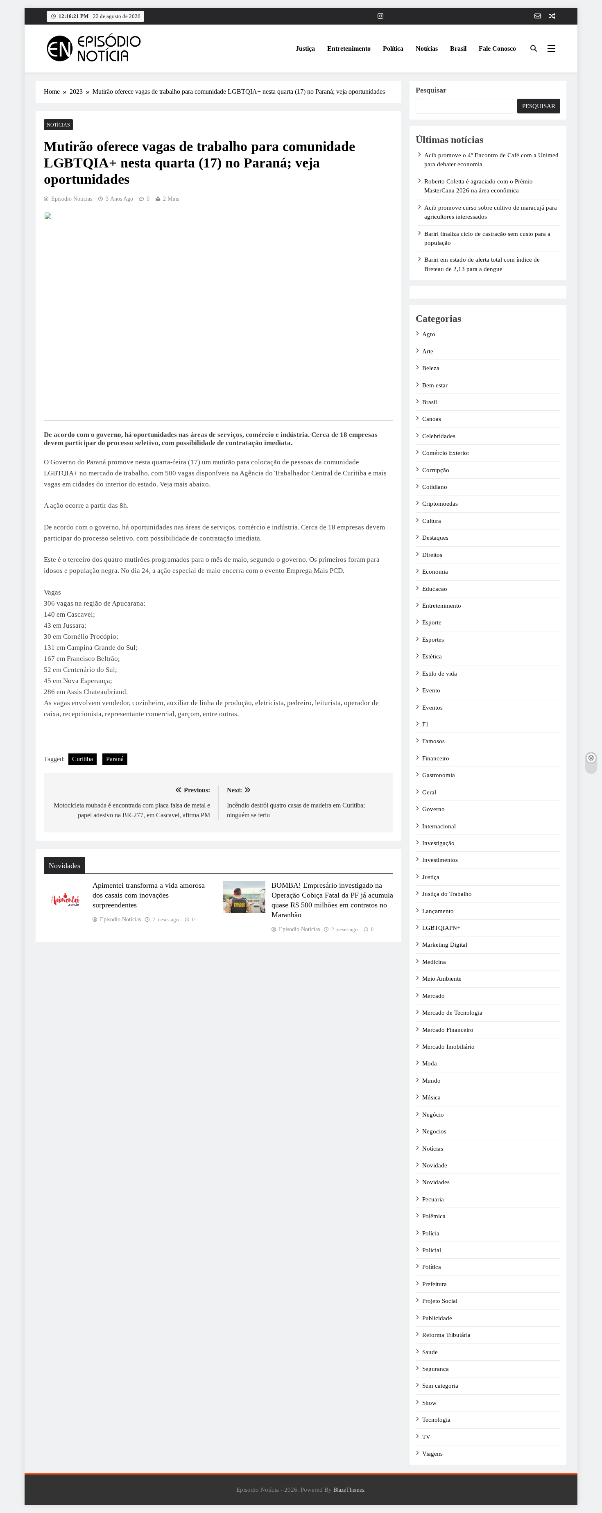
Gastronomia (438, 775)
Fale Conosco (497, 48)
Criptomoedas (440, 503)
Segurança (435, 1369)
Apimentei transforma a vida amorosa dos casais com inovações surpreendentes (149, 895)
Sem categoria (440, 1385)
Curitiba (82, 758)
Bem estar (435, 385)
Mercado (433, 996)
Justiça (305, 48)
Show (429, 1403)
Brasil (458, 48)
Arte (427, 351)
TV (426, 1437)
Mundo (431, 1080)
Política (393, 48)
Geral (429, 792)
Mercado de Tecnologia (452, 1012)
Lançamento (438, 911)
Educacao (434, 589)
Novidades (436, 1182)
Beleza (430, 368)
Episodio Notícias (71, 199)
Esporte (431, 622)
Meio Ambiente (442, 978)
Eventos (432, 707)
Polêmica (434, 1216)
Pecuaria (433, 1199)
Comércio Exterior (445, 453)
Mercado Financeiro (447, 1030)
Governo (433, 809)
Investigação (438, 843)
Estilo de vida (439, 673)
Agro (428, 334)
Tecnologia (436, 1419)
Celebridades (438, 436)
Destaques (435, 537)
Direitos (432, 555)
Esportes (433, 639)
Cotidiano (434, 487)
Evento (431, 690)
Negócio (433, 1114)
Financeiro (435, 758)
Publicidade (437, 1318)
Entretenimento (349, 48)
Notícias (427, 48)
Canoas (431, 419)
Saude (430, 1352)
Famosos (433, 741)
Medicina (434, 962)
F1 (425, 724)
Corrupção (435, 470)
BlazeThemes (348, 1489)
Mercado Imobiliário (448, 1046)
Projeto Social (439, 1301)
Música (431, 1097)
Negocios (434, 1131)
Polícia (430, 1233)
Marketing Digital (444, 944)
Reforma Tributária (446, 1335)
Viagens (432, 1453)
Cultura (431, 521)
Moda (429, 1063)
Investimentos (440, 860)
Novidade (434, 1165)
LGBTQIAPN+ (441, 928)
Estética (432, 656)
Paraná (115, 758)
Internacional (439, 826)
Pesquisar (431, 90)
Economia (435, 571)
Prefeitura (434, 1284)
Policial (431, 1250)
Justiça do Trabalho (447, 894)
